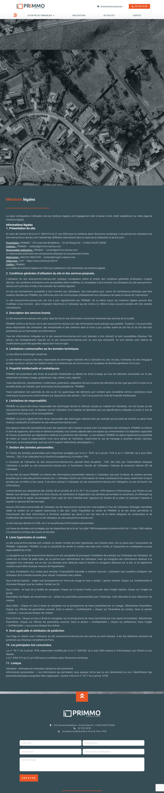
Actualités (109, 15)
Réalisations (79, 15)
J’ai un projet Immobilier (39, 15)
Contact (137, 15)
